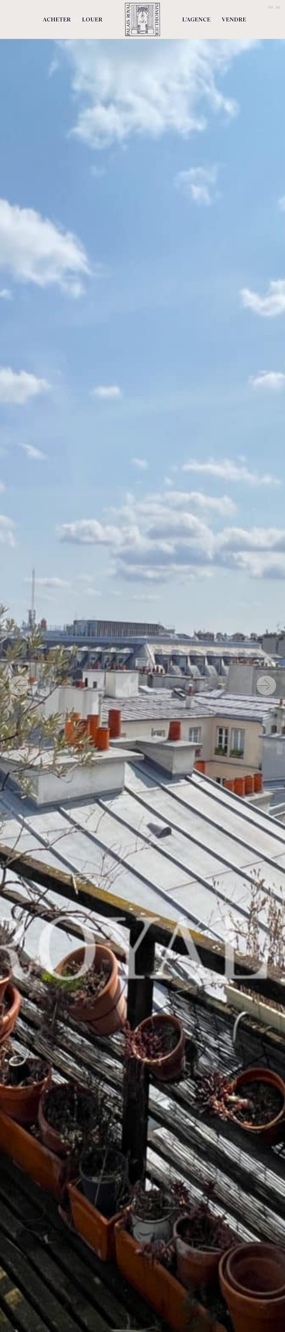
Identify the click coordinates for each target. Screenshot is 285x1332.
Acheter (57, 19)
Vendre (234, 19)
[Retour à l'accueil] (142, 19)
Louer (92, 19)
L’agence (196, 19)
